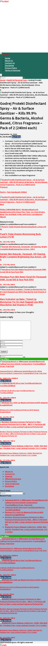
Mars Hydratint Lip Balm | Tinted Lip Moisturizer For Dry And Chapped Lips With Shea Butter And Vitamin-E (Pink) (21, 302)
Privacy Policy (11, 68)
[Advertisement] (24, 27)
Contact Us (10, 63)
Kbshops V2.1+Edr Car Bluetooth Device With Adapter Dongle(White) (24, 513)
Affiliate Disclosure (13, 479)
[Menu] (1, 75)
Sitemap (8, 476)
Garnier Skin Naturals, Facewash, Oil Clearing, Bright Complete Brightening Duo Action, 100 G (23, 257)
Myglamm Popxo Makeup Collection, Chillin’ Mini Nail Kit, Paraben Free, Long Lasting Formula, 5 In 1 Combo (21, 454)
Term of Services (12, 483)
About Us (9, 60)
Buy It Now (16, 136)
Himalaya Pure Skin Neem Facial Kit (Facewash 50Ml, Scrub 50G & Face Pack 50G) (23, 278)
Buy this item (5, 380)
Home (7, 58)
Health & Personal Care (17, 80)
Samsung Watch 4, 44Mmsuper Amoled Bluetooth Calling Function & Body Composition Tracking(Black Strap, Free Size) (23, 372)
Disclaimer (9, 65)
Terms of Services (12, 70)
